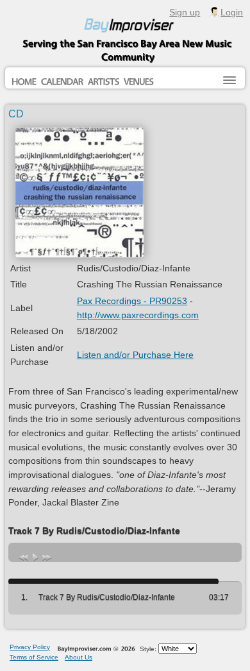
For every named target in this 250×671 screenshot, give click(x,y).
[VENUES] (139, 82)
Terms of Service (34, 657)
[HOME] (24, 82)
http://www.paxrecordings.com (138, 315)
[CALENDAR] (62, 82)
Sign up (184, 12)
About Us (78, 657)
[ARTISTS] (103, 82)
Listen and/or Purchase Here (135, 355)
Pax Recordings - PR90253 (132, 301)
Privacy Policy (30, 646)
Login (232, 12)
